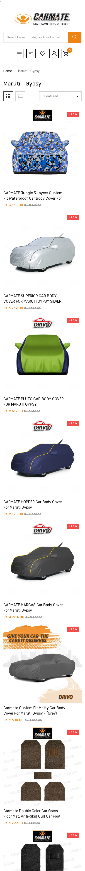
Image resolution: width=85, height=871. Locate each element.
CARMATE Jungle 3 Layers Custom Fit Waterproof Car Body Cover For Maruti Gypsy (32, 198)
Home (7, 71)
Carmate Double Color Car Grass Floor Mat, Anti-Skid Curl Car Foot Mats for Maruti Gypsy (32, 816)
